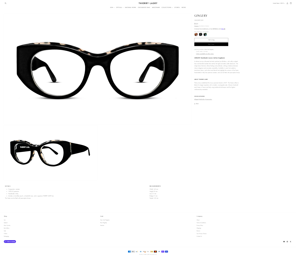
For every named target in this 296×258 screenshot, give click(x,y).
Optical (5, 222)
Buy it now (211, 44)
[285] (200, 34)
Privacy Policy (200, 225)
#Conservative (208, 99)
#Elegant (196, 99)
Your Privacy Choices (202, 233)
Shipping (196, 26)
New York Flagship (104, 220)
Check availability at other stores (205, 54)
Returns (198, 231)
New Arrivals (7, 225)
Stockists (102, 225)
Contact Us (199, 236)
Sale (5, 231)
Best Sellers (6, 228)
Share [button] (197, 103)
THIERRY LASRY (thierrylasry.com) (150, 254)
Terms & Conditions (201, 222)
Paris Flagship (103, 222)
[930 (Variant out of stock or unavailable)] (196, 34)
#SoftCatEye (202, 99)
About (198, 220)
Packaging (6, 236)
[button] (5, 3)
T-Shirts (5, 233)
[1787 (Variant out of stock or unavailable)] (205, 34)
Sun (5, 220)
